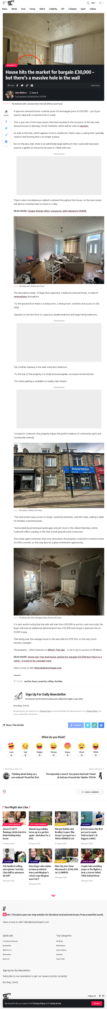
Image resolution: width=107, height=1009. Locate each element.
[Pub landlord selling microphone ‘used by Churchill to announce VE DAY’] (14, 855)
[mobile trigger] (5, 3)
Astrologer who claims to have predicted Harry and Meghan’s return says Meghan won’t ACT (40, 872)
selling (50, 681)
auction (27, 681)
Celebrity (61, 824)
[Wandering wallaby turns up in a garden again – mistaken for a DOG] (40, 818)
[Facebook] (100, 996)
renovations (20, 296)
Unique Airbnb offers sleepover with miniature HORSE (57, 211)
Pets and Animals (12, 824)
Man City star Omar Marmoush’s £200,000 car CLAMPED (66, 869)
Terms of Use (55, 1003)
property (42, 681)
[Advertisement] (58, 175)
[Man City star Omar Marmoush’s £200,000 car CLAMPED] (66, 855)
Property (11, 65)
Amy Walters (21, 92)
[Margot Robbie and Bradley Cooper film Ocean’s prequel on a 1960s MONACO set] (66, 818)
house (34, 681)
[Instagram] (103, 996)
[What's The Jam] (11, 3)
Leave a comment (92, 792)
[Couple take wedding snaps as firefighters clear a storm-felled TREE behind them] (92, 855)
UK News (86, 824)
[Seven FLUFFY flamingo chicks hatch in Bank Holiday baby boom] (14, 818)
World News (88, 861)
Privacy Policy (39, 1003)
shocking (58, 681)
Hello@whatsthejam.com (48, 668)
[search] (88, 3)
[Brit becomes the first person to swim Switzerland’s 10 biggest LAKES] (92, 818)
